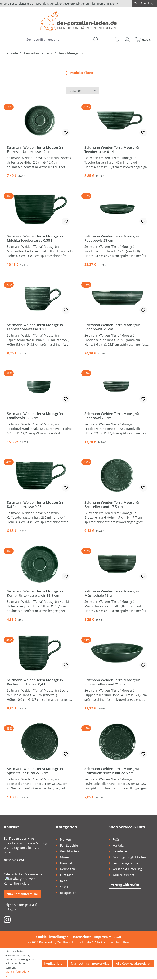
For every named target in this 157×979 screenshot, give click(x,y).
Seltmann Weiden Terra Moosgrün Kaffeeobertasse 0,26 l (35, 504)
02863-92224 (14, 860)
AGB (117, 937)
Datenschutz (81, 937)
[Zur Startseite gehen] (78, 21)
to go (63, 881)
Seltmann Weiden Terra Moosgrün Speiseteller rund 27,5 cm (35, 771)
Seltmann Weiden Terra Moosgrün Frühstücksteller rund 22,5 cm (112, 771)
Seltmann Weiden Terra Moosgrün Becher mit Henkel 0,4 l (35, 682)
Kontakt (118, 845)
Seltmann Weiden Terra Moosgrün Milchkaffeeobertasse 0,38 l (35, 238)
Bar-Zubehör (69, 845)
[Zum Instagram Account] (7, 919)
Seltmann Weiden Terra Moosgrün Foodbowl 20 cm (112, 416)
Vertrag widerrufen (125, 885)
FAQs (116, 839)
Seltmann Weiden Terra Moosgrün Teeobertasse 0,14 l (112, 149)
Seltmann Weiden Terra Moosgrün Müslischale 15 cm (112, 593)
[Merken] (66, 132)
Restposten (68, 893)
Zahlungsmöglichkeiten (129, 857)
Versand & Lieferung (127, 869)
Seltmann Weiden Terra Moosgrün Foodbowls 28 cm (112, 238)
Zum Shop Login (144, 3)
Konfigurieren (54, 963)
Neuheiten (67, 869)
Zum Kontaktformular (22, 894)
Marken (65, 839)
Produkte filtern (81, 73)
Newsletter (120, 851)
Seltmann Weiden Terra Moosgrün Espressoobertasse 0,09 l (35, 327)
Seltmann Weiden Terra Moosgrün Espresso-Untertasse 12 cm (35, 149)
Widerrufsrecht (123, 875)
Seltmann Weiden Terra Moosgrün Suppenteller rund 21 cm (112, 682)
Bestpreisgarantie (125, 863)
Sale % (64, 887)
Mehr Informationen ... (18, 973)
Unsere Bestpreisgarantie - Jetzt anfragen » (59, 3)
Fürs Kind (67, 875)
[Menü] (9, 39)
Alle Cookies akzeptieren (133, 963)
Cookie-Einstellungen (52, 937)
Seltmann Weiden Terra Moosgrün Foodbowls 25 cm (112, 327)
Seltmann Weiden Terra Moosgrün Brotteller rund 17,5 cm (112, 504)
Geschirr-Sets (69, 851)
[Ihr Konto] (127, 39)
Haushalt (66, 863)
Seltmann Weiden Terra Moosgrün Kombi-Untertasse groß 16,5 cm (35, 593)
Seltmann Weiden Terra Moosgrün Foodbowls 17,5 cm (35, 416)
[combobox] (58, 39)
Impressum (102, 937)
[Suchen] (96, 39)
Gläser (64, 857)
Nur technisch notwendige (90, 963)
